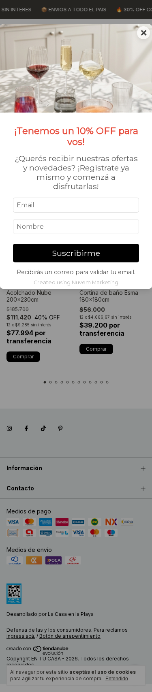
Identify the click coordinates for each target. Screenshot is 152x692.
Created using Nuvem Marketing (76, 282)
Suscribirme (76, 253)
